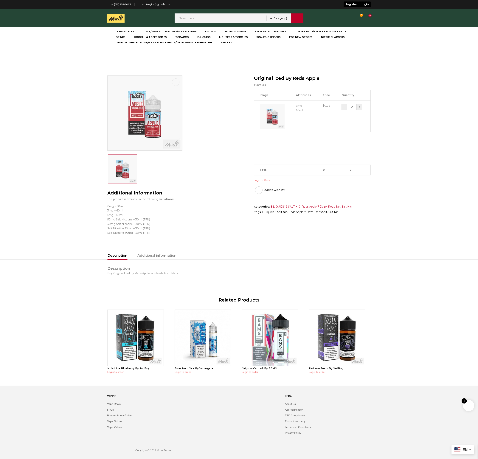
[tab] (117, 256)
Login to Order (262, 180)
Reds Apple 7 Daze (314, 206)
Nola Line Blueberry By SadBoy (128, 368)
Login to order (115, 372)
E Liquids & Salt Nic (274, 212)
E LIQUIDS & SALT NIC (285, 206)
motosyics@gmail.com (156, 4)
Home (111, 55)
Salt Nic (347, 206)
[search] (297, 18)
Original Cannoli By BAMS (259, 368)
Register (351, 4)
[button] (366, 18)
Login (365, 4)
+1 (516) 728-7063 (121, 4)
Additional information (156, 256)
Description (117, 256)
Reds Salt (127, 55)
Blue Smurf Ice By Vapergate (194, 368)
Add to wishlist (274, 190)
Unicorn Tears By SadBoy (326, 368)
